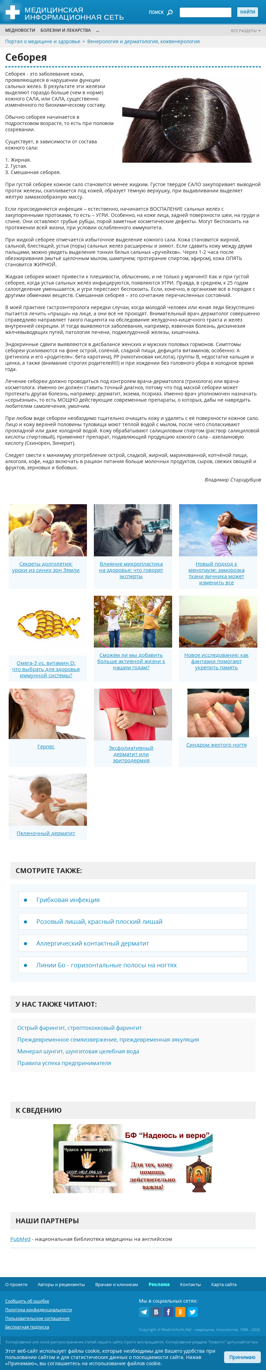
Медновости (20, 30)
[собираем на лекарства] (133, 1165)
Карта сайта (224, 1284)
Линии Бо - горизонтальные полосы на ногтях (106, 965)
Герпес (45, 746)
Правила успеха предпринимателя (64, 1063)
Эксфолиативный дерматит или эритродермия (131, 754)
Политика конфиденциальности (38, 1310)
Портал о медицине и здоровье (42, 41)
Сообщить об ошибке (27, 1301)
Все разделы (244, 30)
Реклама (159, 1284)
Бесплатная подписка (27, 1327)
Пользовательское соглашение (37, 1318)
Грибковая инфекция (68, 899)
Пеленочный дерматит (46, 833)
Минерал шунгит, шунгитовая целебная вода (78, 1051)
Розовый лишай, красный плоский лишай (99, 921)
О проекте (16, 1284)
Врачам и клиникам (116, 1284)
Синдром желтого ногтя (216, 744)
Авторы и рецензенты (61, 1284)
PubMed (20, 1238)
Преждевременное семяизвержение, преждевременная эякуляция (108, 1039)
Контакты (190, 1284)
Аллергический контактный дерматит (92, 943)
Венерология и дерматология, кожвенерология (143, 41)
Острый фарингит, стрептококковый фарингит (79, 1028)
